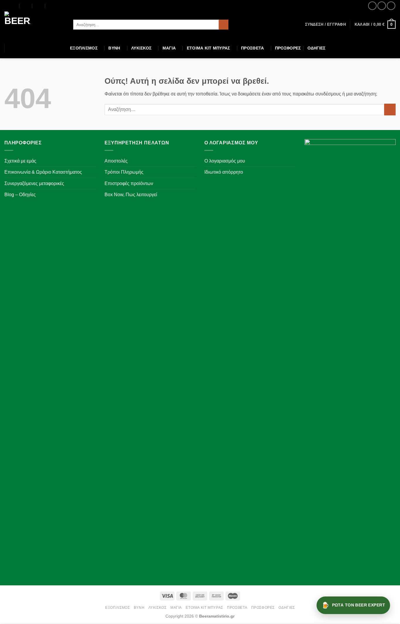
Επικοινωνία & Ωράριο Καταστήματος (43, 172)
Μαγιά (169, 48)
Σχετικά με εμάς (20, 160)
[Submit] (223, 25)
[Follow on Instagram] (381, 5)
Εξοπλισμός (84, 48)
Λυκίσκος (141, 48)
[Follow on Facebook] (372, 5)
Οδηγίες (316, 48)
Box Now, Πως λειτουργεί (131, 194)
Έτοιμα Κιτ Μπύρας (208, 48)
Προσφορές (288, 48)
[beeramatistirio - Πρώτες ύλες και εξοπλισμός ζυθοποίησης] (34, 24)
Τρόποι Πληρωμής (124, 172)
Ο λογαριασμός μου (224, 160)
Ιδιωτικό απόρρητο (223, 172)
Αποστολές (116, 160)
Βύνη (114, 48)
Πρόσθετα (252, 48)
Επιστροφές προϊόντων (129, 183)
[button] (325, 24)
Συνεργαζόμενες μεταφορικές (34, 183)
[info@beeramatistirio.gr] (26, 6)
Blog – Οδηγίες (20, 194)
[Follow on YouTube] (391, 5)
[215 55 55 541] (52, 6)
